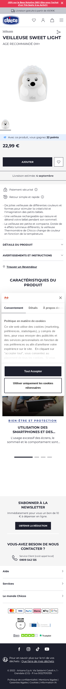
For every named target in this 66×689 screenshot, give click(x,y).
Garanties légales (19, 682)
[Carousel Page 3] (43, 457)
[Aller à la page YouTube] (47, 649)
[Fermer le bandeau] (60, 297)
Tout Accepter (33, 371)
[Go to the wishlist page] (34, 20)
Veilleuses (8, 31)
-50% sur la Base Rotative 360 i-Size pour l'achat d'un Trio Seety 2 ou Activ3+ (33, 3)
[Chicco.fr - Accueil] (11, 20)
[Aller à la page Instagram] (28, 649)
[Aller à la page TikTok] (37, 649)
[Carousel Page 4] (49, 457)
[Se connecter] (43, 20)
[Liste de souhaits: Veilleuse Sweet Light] (58, 162)
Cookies (34, 682)
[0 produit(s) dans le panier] (52, 21)
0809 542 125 (27, 559)
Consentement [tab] (13, 307)
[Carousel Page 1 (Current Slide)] (23, 457)
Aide (6, 571)
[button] (33, 83)
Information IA (48, 682)
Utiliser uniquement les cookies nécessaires (33, 385)
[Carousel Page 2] (36, 457)
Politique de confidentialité (22, 679)
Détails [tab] (33, 307)
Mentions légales (48, 679)
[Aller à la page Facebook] (19, 649)
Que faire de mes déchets (37, 661)
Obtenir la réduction (33, 525)
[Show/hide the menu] (61, 20)
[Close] (62, 3)
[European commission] (39, 624)
